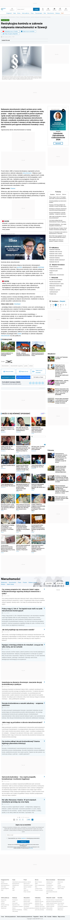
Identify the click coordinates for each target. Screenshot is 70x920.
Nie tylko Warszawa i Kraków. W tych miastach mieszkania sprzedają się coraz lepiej (58, 229)
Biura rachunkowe (50, 879)
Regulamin (36, 916)
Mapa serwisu (61, 916)
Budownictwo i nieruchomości (56, 274)
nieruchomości (27, 173)
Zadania (3, 903)
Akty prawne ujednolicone (29, 908)
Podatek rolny (52, 293)
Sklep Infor (26, 890)
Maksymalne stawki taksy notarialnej (55, 286)
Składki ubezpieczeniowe (51, 903)
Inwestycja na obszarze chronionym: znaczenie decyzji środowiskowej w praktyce (58, 209)
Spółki (36, 883)
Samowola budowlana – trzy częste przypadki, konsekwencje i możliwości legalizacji (57, 225)
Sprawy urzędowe (27, 886)
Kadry (14, 13)
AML (47, 893)
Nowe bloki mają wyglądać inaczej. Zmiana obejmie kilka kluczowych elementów (57, 236)
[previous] (14, 820)
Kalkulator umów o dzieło (55, 253)
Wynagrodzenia (15, 883)
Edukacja (58, 13)
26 (55, 304)
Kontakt (49, 916)
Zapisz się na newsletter (39, 371)
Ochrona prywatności (10, 916)
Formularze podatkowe (63, 906)
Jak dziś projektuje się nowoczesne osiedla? (57, 201)
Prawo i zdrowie (27, 891)
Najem (51, 272)
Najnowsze (58, 194)
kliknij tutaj (31, 848)
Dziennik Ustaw (27, 899)
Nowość (58, 131)
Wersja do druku (9, 371)
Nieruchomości (50, 13)
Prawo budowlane (53, 266)
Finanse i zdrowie (39, 890)
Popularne (52, 194)
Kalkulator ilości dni (54, 261)
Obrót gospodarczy (5, 885)
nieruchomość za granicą (17, 365)
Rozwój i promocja (5, 904)
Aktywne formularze (58, 265)
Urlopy (13, 886)
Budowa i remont (33, 582)
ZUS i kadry (3, 886)
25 (53, 304)
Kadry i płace (4, 906)
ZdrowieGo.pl (60, 899)
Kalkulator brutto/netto (54, 249)
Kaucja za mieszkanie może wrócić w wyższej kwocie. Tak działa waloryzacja (58, 232)
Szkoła (13, 901)
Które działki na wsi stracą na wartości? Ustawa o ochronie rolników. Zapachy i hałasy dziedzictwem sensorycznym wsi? (57, 240)
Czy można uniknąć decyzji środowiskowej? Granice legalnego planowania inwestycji (57, 221)
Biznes (18, 13)
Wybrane (64, 194)
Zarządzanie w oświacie (17, 906)
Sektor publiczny (25, 13)
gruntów (19, 267)
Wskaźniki (54, 278)
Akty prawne (27, 897)
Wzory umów (60, 904)
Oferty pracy (60, 909)
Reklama (54, 916)
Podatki (2, 881)
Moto (45, 13)
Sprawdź (58, 143)
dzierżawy (41, 267)
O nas (2, 916)
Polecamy (51, 450)
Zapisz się (23, 841)
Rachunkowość (4, 883)
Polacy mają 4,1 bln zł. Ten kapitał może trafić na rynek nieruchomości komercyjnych (57, 198)
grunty (25, 365)
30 (65, 304)
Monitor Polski (27, 901)
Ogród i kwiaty (10, 584)
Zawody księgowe (5, 888)
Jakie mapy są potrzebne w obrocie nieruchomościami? (57, 217)
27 (58, 304)
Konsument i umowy (28, 885)
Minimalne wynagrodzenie (52, 901)
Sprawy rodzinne (27, 881)
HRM (13, 890)
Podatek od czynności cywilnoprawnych (54, 290)
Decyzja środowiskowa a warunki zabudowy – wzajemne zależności (57, 213)
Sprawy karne (27, 883)
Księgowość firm (5, 879)
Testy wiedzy (15, 911)
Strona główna (4, 17)
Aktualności (51, 354)
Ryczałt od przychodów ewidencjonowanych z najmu (56, 282)
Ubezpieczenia (15, 885)
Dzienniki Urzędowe (28, 903)
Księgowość (9, 13)
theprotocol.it (60, 908)
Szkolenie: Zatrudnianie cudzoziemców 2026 (58, 136)
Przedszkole (15, 899)
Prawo (32, 13)
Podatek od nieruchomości (55, 268)
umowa (31, 365)
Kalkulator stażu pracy (40, 906)
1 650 (28, 819)
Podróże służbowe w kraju (52, 899)
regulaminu (23, 838)
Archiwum (60, 901)
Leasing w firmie (38, 888)
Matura (13, 908)
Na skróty (60, 897)
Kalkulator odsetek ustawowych (57, 259)
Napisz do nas (24, 371)
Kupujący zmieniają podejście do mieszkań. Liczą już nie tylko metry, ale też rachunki (57, 205)
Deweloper (17, 304)
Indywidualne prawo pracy (18, 881)
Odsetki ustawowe (50, 906)
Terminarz (55, 301)
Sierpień (62, 301)
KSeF (62, 13)
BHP (13, 888)
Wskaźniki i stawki (50, 897)
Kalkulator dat (38, 899)
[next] (32, 820)
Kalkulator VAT (38, 903)
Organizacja (3, 899)
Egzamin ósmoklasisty (17, 909)
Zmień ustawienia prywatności (24, 916)
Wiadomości (4, 582)
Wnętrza (3, 584)
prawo (19, 333)
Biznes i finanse (38, 881)
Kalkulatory (55, 248)
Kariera (41, 916)
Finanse (13, 188)
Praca (25, 888)
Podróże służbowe (50, 904)
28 (60, 304)
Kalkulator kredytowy (54, 257)
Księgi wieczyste (53, 270)
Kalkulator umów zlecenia (55, 251)
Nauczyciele (15, 903)
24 (50, 304)
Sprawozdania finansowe (51, 891)
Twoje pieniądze (38, 13)
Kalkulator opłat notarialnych (56, 255)
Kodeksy (25, 909)
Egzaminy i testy (15, 904)
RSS (45, 916)
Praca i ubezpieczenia (40, 885)
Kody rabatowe (61, 903)
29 (63, 304)
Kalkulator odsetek (39, 904)
